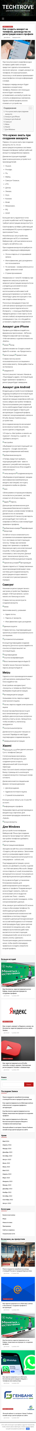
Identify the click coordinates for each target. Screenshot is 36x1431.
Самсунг (8, 122)
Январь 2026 (7, 1148)
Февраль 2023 (7, 1181)
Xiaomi (7, 127)
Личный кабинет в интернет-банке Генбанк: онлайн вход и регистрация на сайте (18, 1128)
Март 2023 (6, 1178)
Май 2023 (6, 1170)
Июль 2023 (6, 1163)
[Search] (33, 18)
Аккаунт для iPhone (12, 117)
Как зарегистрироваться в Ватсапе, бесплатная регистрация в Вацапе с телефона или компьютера (15, 1121)
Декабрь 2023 (7, 1152)
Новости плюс (7, 1222)
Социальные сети (9, 1233)
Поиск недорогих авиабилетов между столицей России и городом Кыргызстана (17, 1098)
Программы (7, 1226)
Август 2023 (7, 1159)
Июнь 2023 (6, 1167)
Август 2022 (7, 1203)
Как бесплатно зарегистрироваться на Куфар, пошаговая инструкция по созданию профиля (17, 991)
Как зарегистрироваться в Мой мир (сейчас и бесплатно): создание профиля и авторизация (18, 1105)
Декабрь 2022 (7, 1188)
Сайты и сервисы (7, 26)
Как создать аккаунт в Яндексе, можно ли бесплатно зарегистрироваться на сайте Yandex (18, 1028)
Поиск (4, 1077)
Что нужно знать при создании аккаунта (16, 112)
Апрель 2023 (7, 1174)
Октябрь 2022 (7, 1196)
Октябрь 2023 (7, 1156)
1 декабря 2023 (15, 995)
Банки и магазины (9, 1215)
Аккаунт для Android (13, 119)
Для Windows (10, 129)
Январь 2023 (7, 1185)
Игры (4, 1219)
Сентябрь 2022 (8, 1199)
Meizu (7, 124)
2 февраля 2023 (16, 37)
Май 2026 (6, 1141)
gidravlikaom (7, 37)
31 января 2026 (15, 1273)
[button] (29, 108)
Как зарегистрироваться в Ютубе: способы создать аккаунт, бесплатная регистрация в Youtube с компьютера (17, 1065)
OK (28, 1429)
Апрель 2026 (7, 1145)
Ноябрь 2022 (7, 1192)
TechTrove (18, 7)
